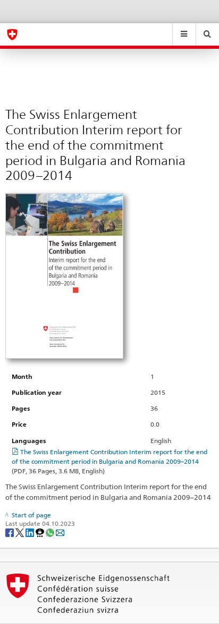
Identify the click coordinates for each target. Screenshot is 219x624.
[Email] (60, 532)
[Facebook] (10, 532)
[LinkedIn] (31, 532)
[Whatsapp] (51, 532)
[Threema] (41, 532)
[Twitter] (20, 532)
